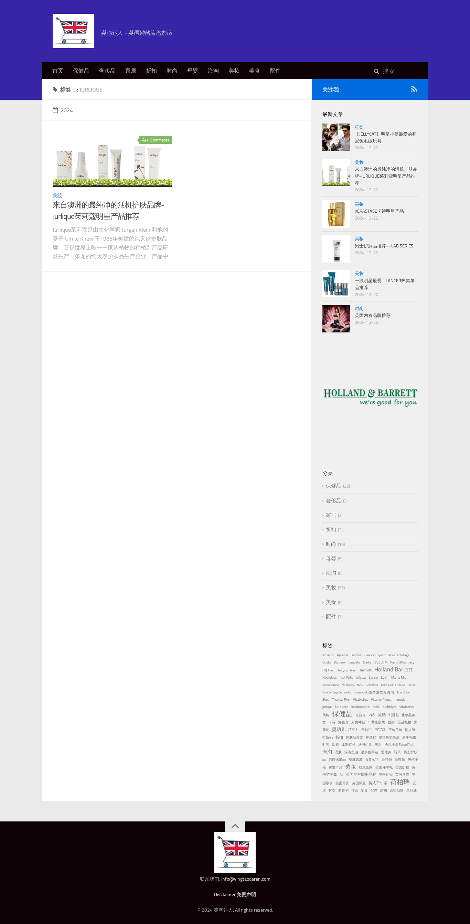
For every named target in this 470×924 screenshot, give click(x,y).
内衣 (371, 715)
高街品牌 (397, 790)
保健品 (81, 70)
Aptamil (342, 655)
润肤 (338, 752)
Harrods (365, 670)
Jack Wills (346, 677)
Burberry (340, 662)
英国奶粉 (402, 767)
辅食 (364, 790)
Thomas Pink (341, 699)
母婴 (192, 70)
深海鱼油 (351, 752)
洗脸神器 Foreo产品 (399, 744)
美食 (254, 70)
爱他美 (386, 752)
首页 (57, 70)
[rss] (414, 90)
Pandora (372, 685)
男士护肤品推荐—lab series (384, 245)
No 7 (360, 685)
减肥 (382, 715)
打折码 (327, 737)
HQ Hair (328, 670)
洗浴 (378, 744)
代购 (325, 715)
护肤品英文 (354, 737)
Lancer (373, 677)
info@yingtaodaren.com (245, 878)
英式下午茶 (377, 783)
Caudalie (354, 662)
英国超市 (402, 774)
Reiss (412, 685)
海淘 (213, 70)
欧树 (335, 744)
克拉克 (360, 715)
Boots (326, 662)
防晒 (383, 790)
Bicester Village (398, 655)
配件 (275, 70)
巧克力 (353, 729)
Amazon (328, 655)
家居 (130, 70)
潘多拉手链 (369, 752)
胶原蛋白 (366, 767)
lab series (342, 706)
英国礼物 (386, 774)
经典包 (387, 759)
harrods (400, 699)
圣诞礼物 (404, 722)
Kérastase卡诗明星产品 (379, 211)
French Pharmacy (402, 662)
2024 (67, 110)
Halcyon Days (346, 670)
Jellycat (361, 677)
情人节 (410, 729)
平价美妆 (395, 729)
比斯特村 (348, 744)
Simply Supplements (336, 692)
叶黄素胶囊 (376, 722)
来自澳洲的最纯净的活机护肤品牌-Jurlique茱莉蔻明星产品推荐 (108, 210)
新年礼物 (409, 737)
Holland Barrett (393, 669)
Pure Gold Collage (393, 685)
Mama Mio (398, 677)
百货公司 (372, 759)
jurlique (327, 706)
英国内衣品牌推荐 (373, 315)
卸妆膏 (343, 722)
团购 (391, 722)
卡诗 (332, 722)
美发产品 (335, 767)
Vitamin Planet (381, 699)
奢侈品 (107, 70)
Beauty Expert (374, 655)
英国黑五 (359, 783)
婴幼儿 (338, 729)
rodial (376, 706)
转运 (354, 790)
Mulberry (348, 685)
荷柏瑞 (400, 782)
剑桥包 (393, 715)
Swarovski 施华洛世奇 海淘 (374, 692)
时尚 (172, 70)
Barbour (356, 655)
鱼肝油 (411, 790)
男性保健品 (337, 759)
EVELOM (380, 662)
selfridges (390, 706)
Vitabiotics (360, 699)
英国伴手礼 (384, 767)
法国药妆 (365, 744)
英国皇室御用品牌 (361, 774)
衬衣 (332, 790)
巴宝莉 (380, 729)
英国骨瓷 (342, 783)
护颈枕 (371, 737)
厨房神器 (358, 722)
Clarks (367, 662)
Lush (384, 677)
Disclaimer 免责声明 (235, 894)
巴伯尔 (366, 729)
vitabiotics (406, 706)
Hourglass (329, 677)
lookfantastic (360, 706)
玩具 (397, 752)
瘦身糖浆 (355, 759)
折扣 (151, 70)
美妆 (233, 70)
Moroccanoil (330, 685)
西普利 (343, 790)
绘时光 (400, 759)
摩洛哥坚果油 (389, 737)
